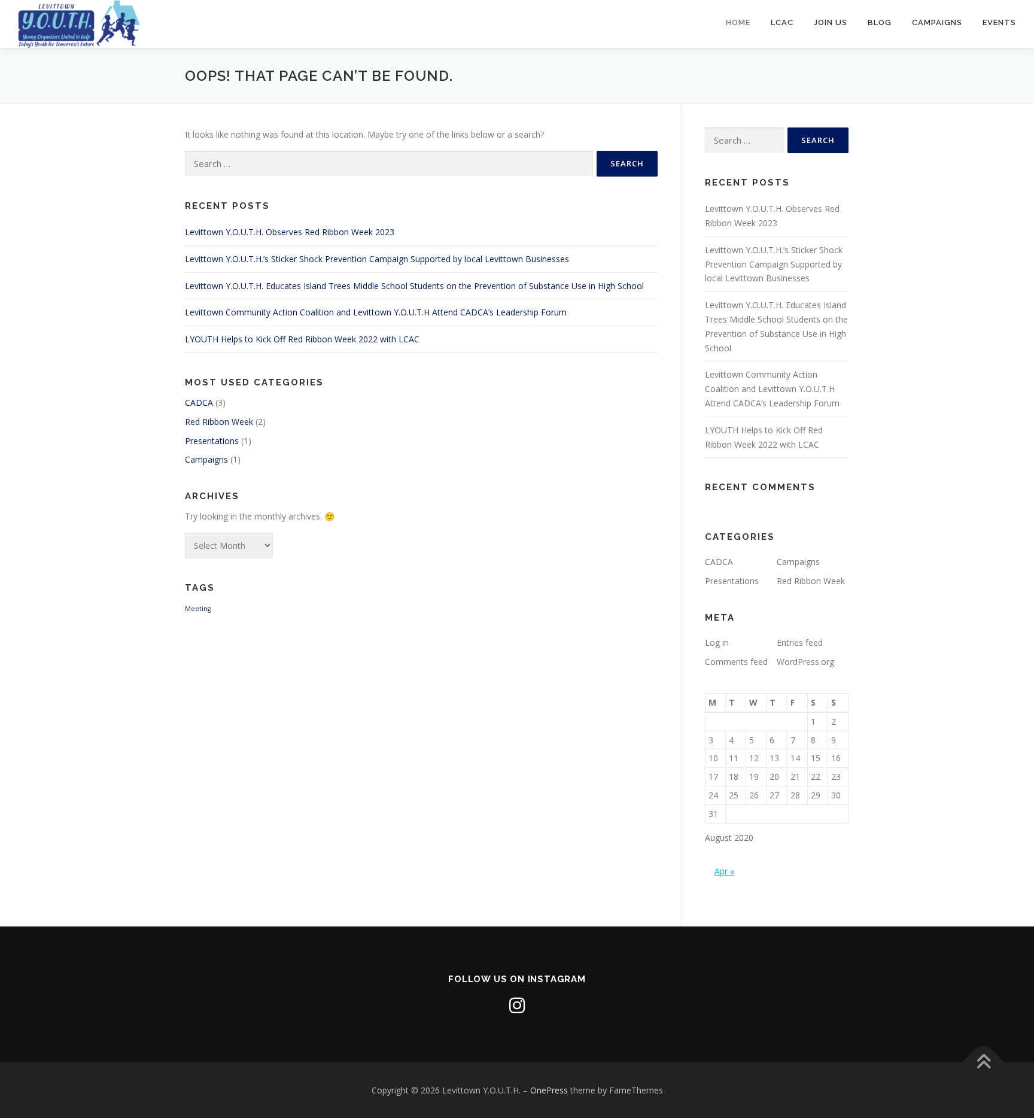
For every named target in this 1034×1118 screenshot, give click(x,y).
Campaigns (937, 22)
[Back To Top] (983, 1062)
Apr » (724, 871)
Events (999, 22)
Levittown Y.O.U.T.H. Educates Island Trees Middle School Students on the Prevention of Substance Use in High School (414, 285)
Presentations (212, 440)
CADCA (199, 402)
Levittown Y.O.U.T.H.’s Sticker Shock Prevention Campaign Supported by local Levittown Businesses (377, 259)
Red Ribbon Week (219, 421)
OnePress (549, 1090)
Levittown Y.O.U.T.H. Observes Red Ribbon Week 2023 (289, 232)
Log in (717, 642)
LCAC (782, 22)
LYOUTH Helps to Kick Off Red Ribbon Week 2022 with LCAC (302, 339)
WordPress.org (805, 661)
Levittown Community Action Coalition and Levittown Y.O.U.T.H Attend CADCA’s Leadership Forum (376, 312)
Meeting (198, 608)
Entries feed (800, 642)
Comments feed (736, 661)
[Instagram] (517, 1005)
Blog (880, 22)
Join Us (830, 22)
